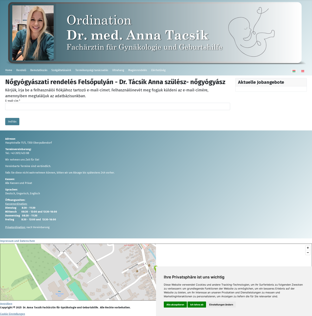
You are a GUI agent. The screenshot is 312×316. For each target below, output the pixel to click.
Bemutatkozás (38, 70)
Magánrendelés (137, 70)
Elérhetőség (158, 70)
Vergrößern (6, 303)
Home (8, 70)
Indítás (12, 121)
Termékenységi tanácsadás (91, 70)
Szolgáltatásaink (61, 70)
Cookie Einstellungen (12, 314)
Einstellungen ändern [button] (221, 304)
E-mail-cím (12, 100)
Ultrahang (118, 70)
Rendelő (21, 70)
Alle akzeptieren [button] (175, 304)
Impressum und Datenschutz (17, 240)
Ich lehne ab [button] (196, 304)
